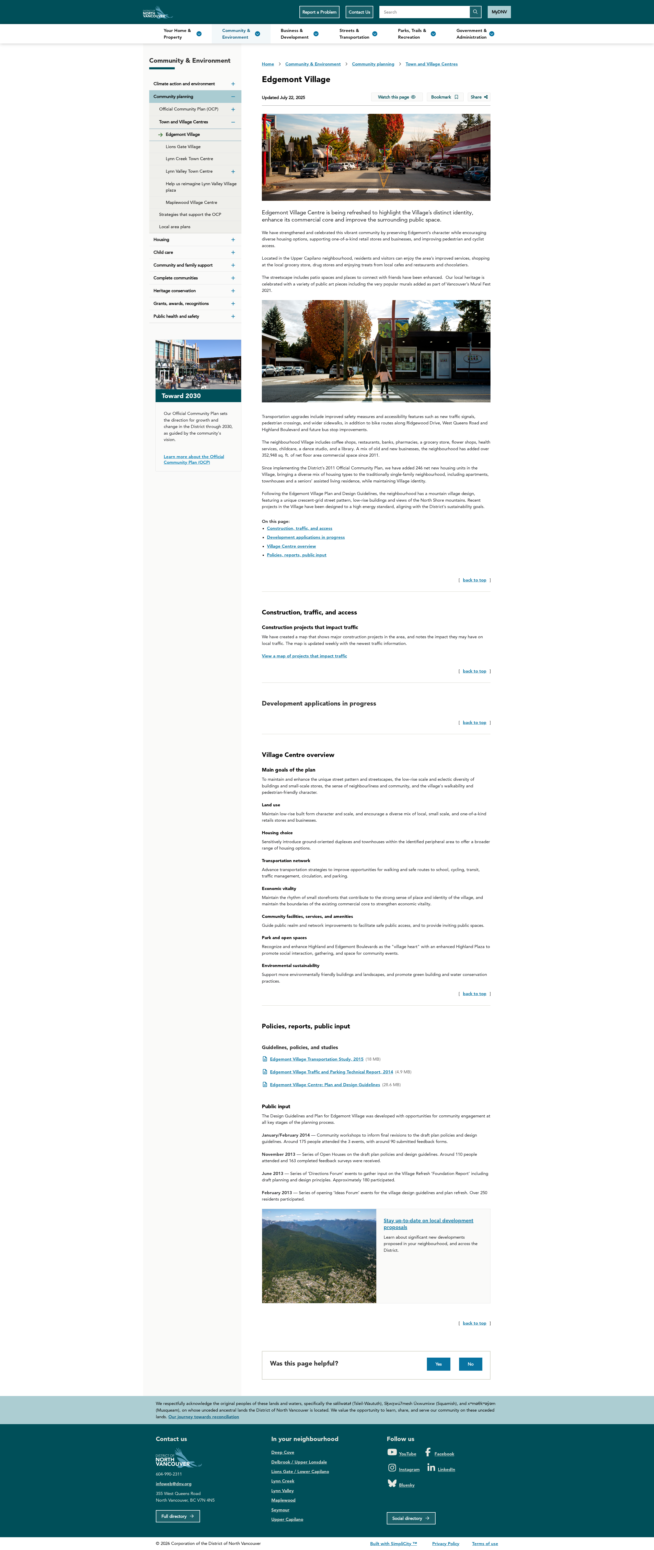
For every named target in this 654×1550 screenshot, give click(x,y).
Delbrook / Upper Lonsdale (299, 1462)
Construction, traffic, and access (299, 528)
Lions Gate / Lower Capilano (300, 1471)
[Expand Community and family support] (233, 265)
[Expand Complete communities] (233, 278)
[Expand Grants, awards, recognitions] (233, 303)
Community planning (173, 96)
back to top (474, 579)
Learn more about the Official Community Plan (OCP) (194, 459)
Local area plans (174, 226)
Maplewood (283, 1500)
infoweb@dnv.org (174, 1483)
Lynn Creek (282, 1480)
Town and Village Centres (183, 121)
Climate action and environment (184, 83)
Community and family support (183, 265)
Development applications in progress (306, 537)
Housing (161, 239)
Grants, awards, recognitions (181, 303)
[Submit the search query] (475, 12)
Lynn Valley (282, 1490)
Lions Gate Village (183, 146)
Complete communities (176, 277)
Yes (439, 1364)
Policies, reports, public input (296, 554)
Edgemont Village (183, 134)
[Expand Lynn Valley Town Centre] (233, 171)
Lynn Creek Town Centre (189, 158)
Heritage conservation (175, 290)
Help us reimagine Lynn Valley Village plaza (201, 187)
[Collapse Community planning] (233, 97)
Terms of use (485, 1543)
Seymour (280, 1509)
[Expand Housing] (233, 240)
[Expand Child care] (233, 252)
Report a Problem (319, 12)
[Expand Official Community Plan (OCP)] (233, 109)
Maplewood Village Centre (191, 202)
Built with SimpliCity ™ (393, 1543)
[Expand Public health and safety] (233, 316)
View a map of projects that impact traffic (304, 655)
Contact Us (359, 12)
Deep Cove (282, 1452)
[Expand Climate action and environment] (233, 84)
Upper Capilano (287, 1519)
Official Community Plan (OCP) (188, 109)
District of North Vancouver (181, 1458)
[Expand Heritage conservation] (233, 291)
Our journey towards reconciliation (203, 1416)
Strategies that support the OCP (190, 214)
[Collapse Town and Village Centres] (233, 122)
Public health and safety (176, 316)
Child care (163, 252)
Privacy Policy (445, 1543)
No (471, 1364)
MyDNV (499, 11)
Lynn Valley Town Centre (189, 171)
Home (158, 12)
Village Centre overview (291, 546)
